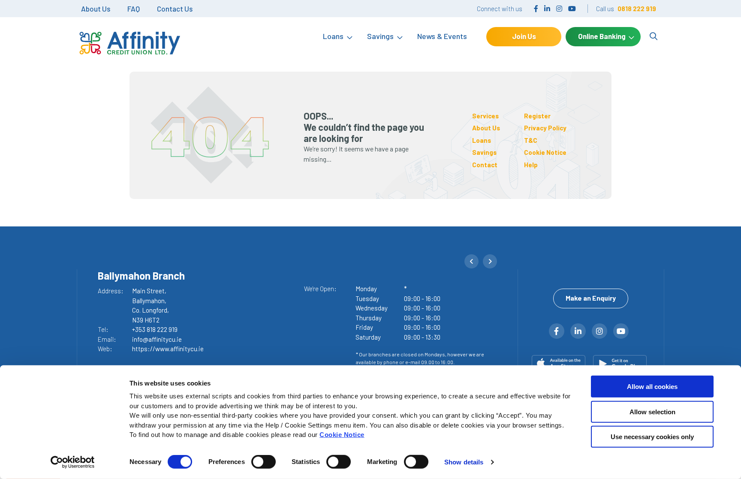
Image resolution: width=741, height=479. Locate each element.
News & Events (442, 36)
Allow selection (652, 411)
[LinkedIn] (547, 8)
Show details (463, 462)
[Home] (128, 36)
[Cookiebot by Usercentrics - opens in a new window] (72, 462)
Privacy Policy (545, 128)
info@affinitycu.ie (157, 339)
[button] (471, 261)
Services (485, 116)
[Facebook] (536, 8)
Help (531, 165)
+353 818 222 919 (155, 329)
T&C (530, 140)
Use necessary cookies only (652, 436)
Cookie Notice (341, 434)
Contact (484, 165)
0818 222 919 (637, 8)
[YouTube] (572, 8)
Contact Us (175, 8)
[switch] (263, 462)
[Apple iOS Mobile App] (560, 363)
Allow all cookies (652, 386)
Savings (380, 36)
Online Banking (602, 36)
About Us (95, 8)
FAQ (133, 8)
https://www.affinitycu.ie (168, 348)
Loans (333, 36)
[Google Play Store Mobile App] (621, 363)
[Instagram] (559, 8)
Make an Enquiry (591, 298)
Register (537, 116)
